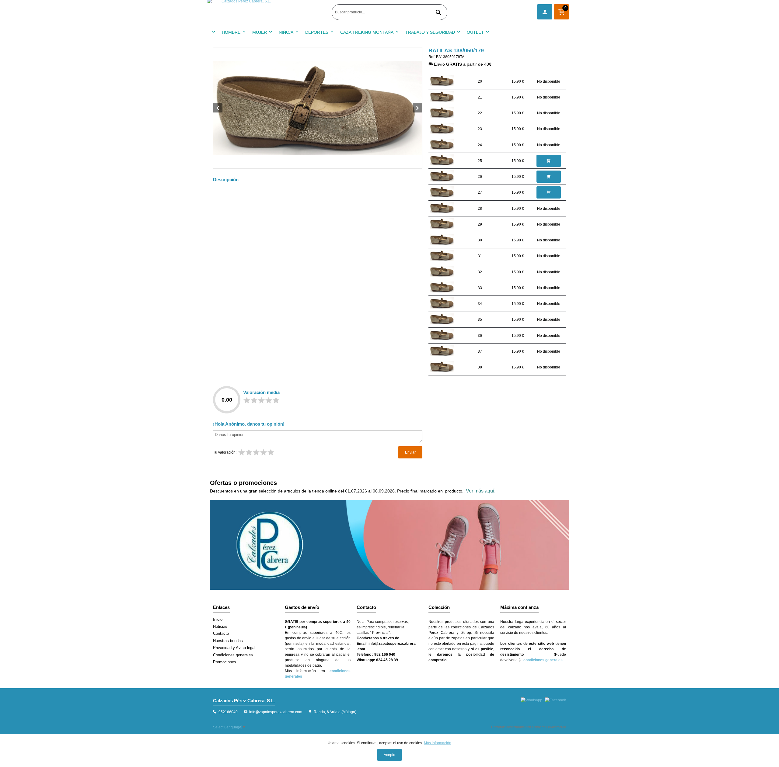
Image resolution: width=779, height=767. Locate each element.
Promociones (224, 662)
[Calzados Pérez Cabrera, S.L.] (268, 12)
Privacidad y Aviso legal (234, 647)
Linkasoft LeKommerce (549, 727)
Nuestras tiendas (228, 640)
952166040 (228, 712)
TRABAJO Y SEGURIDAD (430, 32)
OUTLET (475, 32)
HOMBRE (231, 32)
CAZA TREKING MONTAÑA (366, 32)
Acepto (389, 755)
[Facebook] (555, 700)
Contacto (221, 633)
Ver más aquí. (480, 490)
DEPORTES (316, 32)
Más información (437, 743)
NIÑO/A (286, 32)
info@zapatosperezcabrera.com (275, 712)
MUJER (259, 32)
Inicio (217, 619)
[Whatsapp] (531, 700)
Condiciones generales (233, 655)
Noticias (220, 626)
